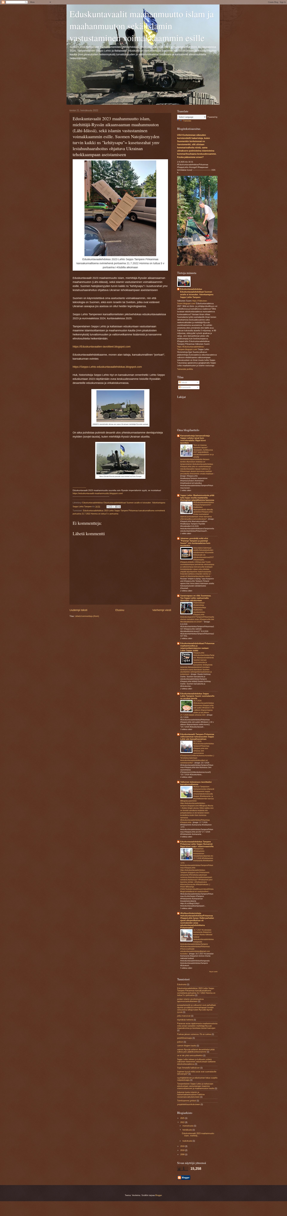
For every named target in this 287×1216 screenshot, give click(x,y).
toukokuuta (188, 1141)
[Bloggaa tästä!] (110, 506)
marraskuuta (188, 1126)
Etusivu (119, 610)
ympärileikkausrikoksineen (188, 1104)
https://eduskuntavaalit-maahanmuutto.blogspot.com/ (98, 493)
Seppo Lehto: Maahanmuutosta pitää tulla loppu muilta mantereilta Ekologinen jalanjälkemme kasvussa (197, 497)
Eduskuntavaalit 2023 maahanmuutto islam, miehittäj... (198, 1134)
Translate (187, 121)
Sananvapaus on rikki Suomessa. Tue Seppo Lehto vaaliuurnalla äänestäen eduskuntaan (195, 598)
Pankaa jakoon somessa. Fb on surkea (194, 1034)
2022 (182, 1122)
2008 (182, 1154)
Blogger (158, 1195)
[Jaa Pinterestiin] (119, 506)
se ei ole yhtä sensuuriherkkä (190, 1055)
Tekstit (184, 382)
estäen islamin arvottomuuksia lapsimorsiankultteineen (190, 1000)
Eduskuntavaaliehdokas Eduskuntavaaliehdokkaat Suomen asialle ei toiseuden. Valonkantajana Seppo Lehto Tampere (196, 293)
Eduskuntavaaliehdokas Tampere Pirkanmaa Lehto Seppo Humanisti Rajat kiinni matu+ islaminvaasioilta (196, 844)
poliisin (180, 1042)
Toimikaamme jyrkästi (186, 1101)
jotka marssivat (183, 1016)
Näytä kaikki (213, 971)
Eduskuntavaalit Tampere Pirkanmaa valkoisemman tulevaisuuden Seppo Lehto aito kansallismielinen (197, 736)
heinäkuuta (188, 1130)
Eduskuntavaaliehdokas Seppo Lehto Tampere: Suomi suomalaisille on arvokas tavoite (197, 696)
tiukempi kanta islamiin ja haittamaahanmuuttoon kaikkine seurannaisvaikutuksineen (191, 1094)
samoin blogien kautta (186, 1045)
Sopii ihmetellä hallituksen (188, 1068)
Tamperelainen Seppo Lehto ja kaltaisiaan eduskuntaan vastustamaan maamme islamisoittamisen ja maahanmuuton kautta (195, 1086)
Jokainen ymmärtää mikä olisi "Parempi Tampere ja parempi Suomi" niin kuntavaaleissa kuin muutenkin (195, 542)
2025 (182, 1118)
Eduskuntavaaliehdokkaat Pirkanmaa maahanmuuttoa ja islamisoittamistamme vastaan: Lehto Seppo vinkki (197, 647)
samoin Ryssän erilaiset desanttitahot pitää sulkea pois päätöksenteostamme (196, 1050)
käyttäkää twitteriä (185, 1020)
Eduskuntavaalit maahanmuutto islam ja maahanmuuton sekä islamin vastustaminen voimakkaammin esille (142, 26)
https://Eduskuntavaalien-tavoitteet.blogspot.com (101, 346)
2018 (182, 1150)
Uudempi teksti (78, 610)
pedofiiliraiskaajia (184, 1038)
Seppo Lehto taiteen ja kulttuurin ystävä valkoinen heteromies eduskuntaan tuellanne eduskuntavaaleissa (196, 1061)
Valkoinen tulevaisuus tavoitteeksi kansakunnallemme (196, 783)
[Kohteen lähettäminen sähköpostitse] (107, 506)
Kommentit (186, 387)
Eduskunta (181, 984)
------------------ (79, 487)
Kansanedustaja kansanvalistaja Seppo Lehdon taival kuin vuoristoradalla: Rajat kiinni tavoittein (195, 439)
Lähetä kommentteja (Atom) (87, 616)
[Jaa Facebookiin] (116, 506)
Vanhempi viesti (161, 610)
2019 (182, 1146)
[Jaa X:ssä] (113, 506)
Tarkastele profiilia (185, 369)
